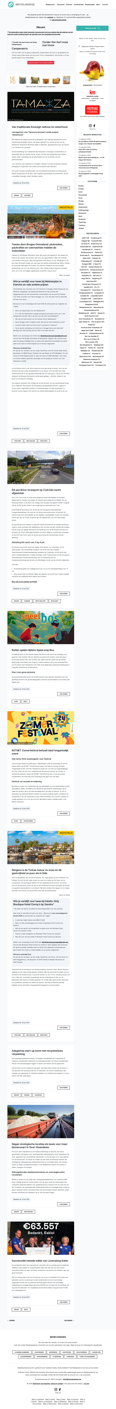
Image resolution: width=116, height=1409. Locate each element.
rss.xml (86, 1384)
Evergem (27, 601)
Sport (80, 216)
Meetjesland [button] (50, 4)
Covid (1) (97, 249)
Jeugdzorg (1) (97, 278)
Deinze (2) (98, 252)
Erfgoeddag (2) (86, 261)
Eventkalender (79, 4)
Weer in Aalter (50, 1399)
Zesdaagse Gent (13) (86, 365)
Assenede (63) (96, 241)
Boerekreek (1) (87, 249)
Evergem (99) (86, 264)
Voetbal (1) (86, 353)
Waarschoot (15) (85, 356)
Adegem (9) (85, 241)
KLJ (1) (97, 287)
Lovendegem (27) (85, 301)
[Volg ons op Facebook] (94, 126)
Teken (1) (83, 348)
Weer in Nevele (73, 1401)
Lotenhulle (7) (97, 299)
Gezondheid (82, 195)
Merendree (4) (99, 307)
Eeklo (25, 701)
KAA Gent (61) (92, 281)
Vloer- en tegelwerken (87, 1356)
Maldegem (38, 1095)
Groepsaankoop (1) (97, 270)
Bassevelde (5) (85, 247)
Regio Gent (43, 441)
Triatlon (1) (92, 348)
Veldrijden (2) (85, 351)
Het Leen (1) (97, 275)
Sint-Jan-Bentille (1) (92, 336)
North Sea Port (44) (91, 316)
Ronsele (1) (83, 333)
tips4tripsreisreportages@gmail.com (54, 336)
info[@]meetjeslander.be (72, 1379)
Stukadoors (57, 1356)
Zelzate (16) (98, 362)
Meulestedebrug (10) (91, 310)
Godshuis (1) (84, 270)
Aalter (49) (85, 238)
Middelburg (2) (84, 313)
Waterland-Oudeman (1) (91, 359)
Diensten (69, 4)
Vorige (12, 1320)
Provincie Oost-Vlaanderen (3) (91, 327)
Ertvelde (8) (98, 261)
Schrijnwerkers (42, 1356)
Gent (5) (84, 267)
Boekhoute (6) (98, 247)
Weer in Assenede (38, 1399)
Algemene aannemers (22, 1352)
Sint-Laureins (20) (91, 342)
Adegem (26, 1095)
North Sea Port (40, 601)
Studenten (82, 219)
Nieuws (16, 195)
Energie (81, 189)
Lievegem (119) (86, 299)
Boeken (81, 186)
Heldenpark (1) (97, 273)
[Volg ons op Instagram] (90, 125)
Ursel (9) (100, 348)
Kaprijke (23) (88, 287)
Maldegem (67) (98, 301)
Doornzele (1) (84, 255)
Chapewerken (39, 1352)
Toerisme (81, 225)
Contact (105, 4)
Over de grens (28, 821)
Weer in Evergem (73, 1399)
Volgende (68, 1320)
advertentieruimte (59, 20)
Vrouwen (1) (96, 353)
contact (50, 17)
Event (16, 701)
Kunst (80, 198)
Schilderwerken (25, 1356)
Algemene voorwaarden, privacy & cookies (48, 1384)
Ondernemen (82, 207)
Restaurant (82, 213)
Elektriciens (67, 1352)
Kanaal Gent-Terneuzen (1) (91, 284)
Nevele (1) (101, 313)
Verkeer (81, 228)
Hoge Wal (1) (85, 278)
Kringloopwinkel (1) (86, 293)
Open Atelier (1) (84, 322)
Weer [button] (98, 4)
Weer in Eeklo (61, 1399)
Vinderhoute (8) (97, 351)
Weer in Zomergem (76, 1403)
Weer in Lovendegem (45, 1401)
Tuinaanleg (70, 1356)
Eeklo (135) (86, 258)
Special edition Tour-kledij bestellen (41, 63)
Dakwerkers (53, 1352)
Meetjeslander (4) (85, 307)
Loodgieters (96, 1352)
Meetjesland (30, 441)
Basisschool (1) (96, 244)
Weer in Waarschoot (49, 1403)
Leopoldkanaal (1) (97, 296)
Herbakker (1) (86, 275)
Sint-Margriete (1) (86, 345)
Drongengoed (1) (97, 255)
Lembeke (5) (84, 296)
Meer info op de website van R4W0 (24, 582)
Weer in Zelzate (63, 1403)
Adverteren (61, 4)
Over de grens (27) (97, 322)
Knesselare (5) (85, 290)
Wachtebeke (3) (98, 356)
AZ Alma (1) (85, 244)
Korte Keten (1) (97, 290)
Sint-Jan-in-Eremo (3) (91, 339)
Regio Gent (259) (87, 330)
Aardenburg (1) (96, 238)
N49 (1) (93, 313)
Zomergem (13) (100, 365)
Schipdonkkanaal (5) (96, 333)
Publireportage (83, 210)
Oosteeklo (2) (99, 319)
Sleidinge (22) (98, 345)
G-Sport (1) (97, 264)
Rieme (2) (98, 330)
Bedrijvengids (90, 4)
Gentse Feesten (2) (95, 267)
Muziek (81, 201)
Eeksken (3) (96, 258)
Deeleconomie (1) (87, 252)
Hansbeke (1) (85, 273)
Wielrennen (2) (86, 362)
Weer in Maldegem (60, 1401)
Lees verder (63, 188)
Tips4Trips (17, 441)
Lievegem (27, 195)
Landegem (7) (99, 293)
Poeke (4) (91, 325)
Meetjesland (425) (91, 304)
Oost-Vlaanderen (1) (86, 319)
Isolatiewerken (81, 1352)
